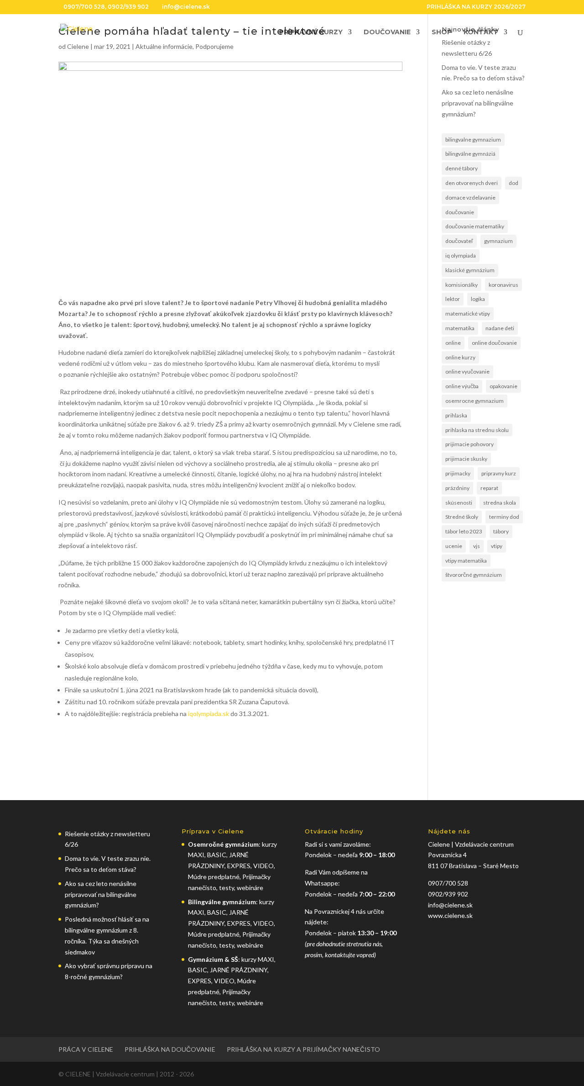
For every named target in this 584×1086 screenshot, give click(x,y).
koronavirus (503, 284)
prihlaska (456, 415)
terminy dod (504, 516)
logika (478, 298)
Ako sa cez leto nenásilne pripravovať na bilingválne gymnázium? (477, 103)
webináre (250, 887)
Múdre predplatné (214, 876)
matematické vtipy (467, 313)
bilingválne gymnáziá (470, 153)
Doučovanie (387, 32)
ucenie (453, 546)
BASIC (216, 855)
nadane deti (499, 328)
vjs (476, 546)
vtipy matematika (466, 560)
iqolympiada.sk (208, 713)
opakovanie (503, 386)
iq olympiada (460, 255)
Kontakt (481, 32)
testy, (228, 1003)
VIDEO (263, 866)
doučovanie (459, 212)
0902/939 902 (128, 6)
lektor (452, 298)
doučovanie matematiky (474, 226)
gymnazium (498, 240)
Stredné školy (461, 516)
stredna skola (499, 502)
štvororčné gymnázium (473, 574)
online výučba (462, 386)
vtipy (496, 546)
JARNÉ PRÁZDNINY (238, 970)
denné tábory (461, 168)
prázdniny (457, 488)
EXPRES (238, 866)
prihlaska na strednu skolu (477, 430)
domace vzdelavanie (470, 197)
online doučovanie (494, 342)
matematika (459, 328)
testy (226, 887)
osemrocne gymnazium (474, 400)
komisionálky (461, 284)
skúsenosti (458, 502)
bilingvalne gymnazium (473, 139)
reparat (489, 488)
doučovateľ (459, 240)
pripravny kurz (498, 473)
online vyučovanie (467, 371)
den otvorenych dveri (471, 182)
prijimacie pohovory (469, 444)
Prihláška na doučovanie (170, 1049)
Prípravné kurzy (311, 32)
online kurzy (460, 357)
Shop (442, 32)
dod (513, 182)
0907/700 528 (84, 6)
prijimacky (457, 473)
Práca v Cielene (85, 1049)
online (453, 342)
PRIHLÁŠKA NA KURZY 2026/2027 (476, 7)
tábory (501, 531)
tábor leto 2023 (463, 531)
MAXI (196, 855)
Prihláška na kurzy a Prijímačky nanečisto (303, 1049)
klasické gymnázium (470, 270)
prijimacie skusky (466, 458)
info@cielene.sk (450, 905)
